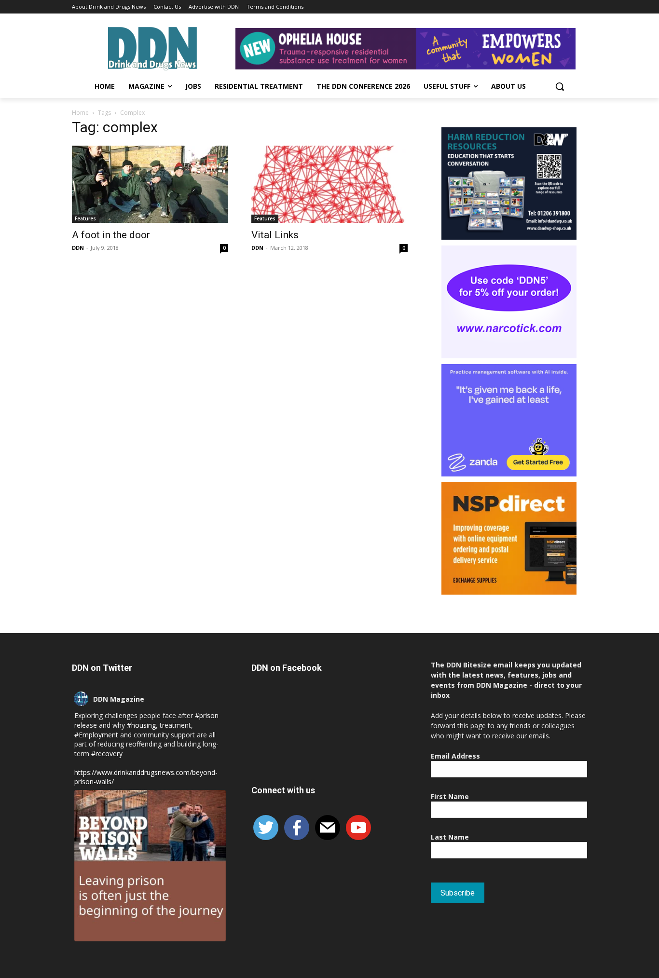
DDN (78, 247)
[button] (559, 86)
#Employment (96, 734)
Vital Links (275, 235)
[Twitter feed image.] (150, 865)
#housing (141, 725)
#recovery (107, 753)
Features (85, 218)
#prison (207, 715)
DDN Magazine (118, 699)
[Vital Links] (329, 184)
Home (80, 113)
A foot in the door (111, 235)
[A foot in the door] (150, 184)
